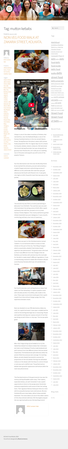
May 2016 (55, 280)
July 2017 (55, 265)
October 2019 (56, 199)
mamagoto (58, 94)
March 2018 (56, 247)
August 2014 (56, 343)
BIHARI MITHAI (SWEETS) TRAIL (57, 148)
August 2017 (56, 262)
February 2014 (57, 361)
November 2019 (57, 196)
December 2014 (57, 331)
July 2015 (55, 310)
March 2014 (56, 358)
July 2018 (55, 235)
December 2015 (57, 295)
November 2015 (57, 298)
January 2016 (56, 292)
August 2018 (56, 232)
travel (60, 121)
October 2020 (56, 169)
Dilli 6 (9, 106)
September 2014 (57, 340)
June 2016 (55, 277)
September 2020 (57, 172)
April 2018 (55, 244)
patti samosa (7, 140)
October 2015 (56, 301)
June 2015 (55, 313)
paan (55, 110)
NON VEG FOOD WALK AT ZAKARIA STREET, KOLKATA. (23, 39)
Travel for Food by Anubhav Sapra (8, 72)
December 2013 (57, 367)
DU (55, 86)
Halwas (5, 112)
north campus (59, 97)
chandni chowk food (56, 52)
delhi (53, 59)
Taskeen (6, 148)
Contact (48, 17)
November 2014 (57, 334)
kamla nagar (54, 92)
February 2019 (57, 214)
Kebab (59, 92)
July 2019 (55, 208)
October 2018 (56, 226)
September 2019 (57, 202)
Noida (52, 97)
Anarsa (5, 84)
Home (5, 17)
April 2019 (55, 211)
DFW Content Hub (33, 406)
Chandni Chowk (56, 49)
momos (62, 94)
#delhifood (55, 42)
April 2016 (55, 283)
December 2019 (57, 193)
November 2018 (57, 223)
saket (62, 110)
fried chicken (7, 108)
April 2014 (55, 355)
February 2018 (57, 250)
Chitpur (6, 98)
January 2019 (56, 217)
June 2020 (55, 181)
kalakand (6, 114)
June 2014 (55, 349)
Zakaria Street (7, 150)
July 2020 (55, 178)
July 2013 (55, 382)
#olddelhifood (54, 45)
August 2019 (56, 205)
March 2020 (56, 187)
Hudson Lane (58, 90)
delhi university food (57, 83)
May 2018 (55, 241)
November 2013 (57, 370)
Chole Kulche (54, 53)
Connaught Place (56, 56)
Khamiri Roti (7, 120)
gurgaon (53, 90)
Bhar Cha (6, 90)
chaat (59, 47)
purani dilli (59, 110)
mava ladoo (7, 122)
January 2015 (56, 328)
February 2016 (57, 289)
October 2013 (56, 373)
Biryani (56, 47)
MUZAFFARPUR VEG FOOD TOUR (58, 135)
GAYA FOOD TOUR (58, 144)
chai (62, 47)
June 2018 (55, 238)
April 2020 (55, 184)
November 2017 (57, 256)
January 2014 (56, 364)
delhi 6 (57, 59)
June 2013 (55, 385)
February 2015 (57, 325)
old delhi (54, 100)
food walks (58, 88)
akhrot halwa (7, 82)
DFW (52, 86)
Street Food (57, 113)
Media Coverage (38, 17)
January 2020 (56, 190)
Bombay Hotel (7, 92)
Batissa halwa (7, 88)
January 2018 (56, 253)
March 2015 (56, 322)
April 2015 (55, 319)
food (57, 86)
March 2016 (56, 286)
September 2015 (57, 304)
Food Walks (14, 17)
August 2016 (56, 271)
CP (63, 56)
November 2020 (57, 166)
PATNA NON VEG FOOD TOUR (57, 153)
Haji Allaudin (7, 110)
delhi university (57, 81)
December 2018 (57, 220)
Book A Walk (58, 17)
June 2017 (55, 268)
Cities (29, 17)
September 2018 (57, 229)
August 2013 (56, 379)
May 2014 (55, 352)
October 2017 (56, 259)
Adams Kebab (7, 80)
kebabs (62, 92)
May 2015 (55, 316)
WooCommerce (22, 439)
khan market (53, 94)
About (22, 17)
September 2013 (57, 376)
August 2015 (56, 307)
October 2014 (56, 337)
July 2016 (55, 274)
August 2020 (56, 175)
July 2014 (55, 346)
